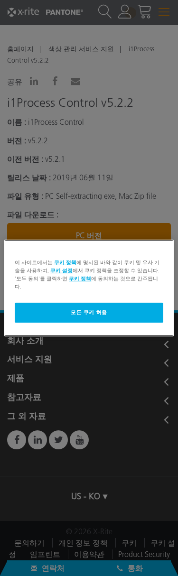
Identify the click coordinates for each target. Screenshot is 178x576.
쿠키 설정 (61, 270)
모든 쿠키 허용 (89, 312)
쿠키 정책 (65, 262)
